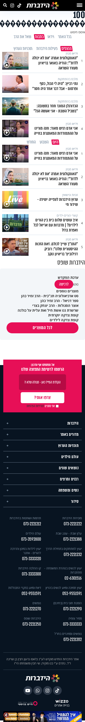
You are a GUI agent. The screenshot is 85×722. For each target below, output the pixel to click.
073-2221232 (73, 556)
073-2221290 (72, 610)
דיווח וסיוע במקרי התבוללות (24, 589)
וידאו (50, 36)
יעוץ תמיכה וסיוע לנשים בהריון (64, 589)
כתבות (39, 36)
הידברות (73, 425)
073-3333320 (31, 560)
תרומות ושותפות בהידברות (25, 519)
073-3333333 (72, 626)
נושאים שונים (68, 469)
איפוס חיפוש (77, 32)
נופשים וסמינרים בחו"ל (68, 635)
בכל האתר (64, 36)
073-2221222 (73, 525)
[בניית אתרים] (62, 703)
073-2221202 (72, 641)
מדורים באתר (69, 436)
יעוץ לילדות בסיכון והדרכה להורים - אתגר (25, 552)
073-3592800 (31, 541)
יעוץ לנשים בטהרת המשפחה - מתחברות (63, 572)
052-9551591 (72, 595)
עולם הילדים (70, 458)
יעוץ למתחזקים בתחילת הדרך (64, 550)
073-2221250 (31, 626)
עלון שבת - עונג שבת (69, 535)
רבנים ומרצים (69, 481)
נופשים (36, 604)
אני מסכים (41, 407)
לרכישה (64, 286)
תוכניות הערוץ (68, 447)
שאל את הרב (22, 36)
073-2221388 (72, 541)
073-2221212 (32, 525)
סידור (75, 503)
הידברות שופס (32, 620)
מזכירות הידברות (72, 519)
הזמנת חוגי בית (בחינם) (67, 604)
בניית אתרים (61, 707)
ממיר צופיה (75, 620)
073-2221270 (32, 610)
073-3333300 (31, 575)
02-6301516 (73, 580)
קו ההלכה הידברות (29, 570)
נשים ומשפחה (68, 492)
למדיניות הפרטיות (35, 407)
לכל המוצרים (43, 329)
